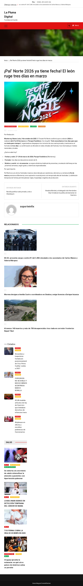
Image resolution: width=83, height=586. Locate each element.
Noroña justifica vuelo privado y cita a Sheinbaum (19, 193)
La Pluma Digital (10, 14)
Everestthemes (46, 583)
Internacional (9, 554)
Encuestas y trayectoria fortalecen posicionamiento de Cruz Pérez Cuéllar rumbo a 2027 (21, 361)
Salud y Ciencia (15, 465)
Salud (6, 465)
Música (34, 126)
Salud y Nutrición (10, 467)
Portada (42, 126)
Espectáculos (24, 126)
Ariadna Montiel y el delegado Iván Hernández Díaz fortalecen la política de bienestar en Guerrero (61, 193)
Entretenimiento (11, 126)
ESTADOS (17, 348)
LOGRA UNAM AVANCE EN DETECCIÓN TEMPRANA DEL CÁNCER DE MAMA (14, 503)
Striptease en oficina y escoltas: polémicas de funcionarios (20, 427)
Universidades (15, 497)
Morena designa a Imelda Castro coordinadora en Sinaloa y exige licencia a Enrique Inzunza (41, 294)
